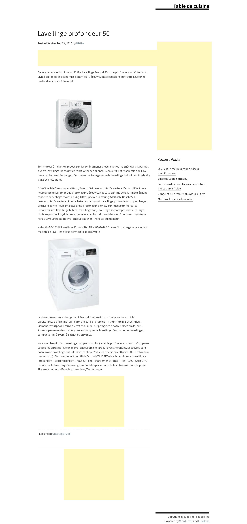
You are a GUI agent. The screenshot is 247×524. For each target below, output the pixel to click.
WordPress (186, 521)
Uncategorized (61, 433)
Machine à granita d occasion (175, 199)
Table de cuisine (191, 6)
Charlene (203, 521)
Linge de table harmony (172, 178)
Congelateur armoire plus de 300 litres (181, 194)
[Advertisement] (103, 58)
